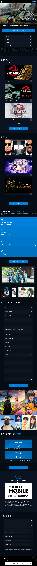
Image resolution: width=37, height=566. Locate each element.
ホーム (4, 560)
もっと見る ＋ (18, 123)
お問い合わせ (14, 560)
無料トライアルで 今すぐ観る (18, 30)
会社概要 (7, 560)
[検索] (32, 1)
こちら (25, 33)
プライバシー (10, 560)
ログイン (35, 1)
